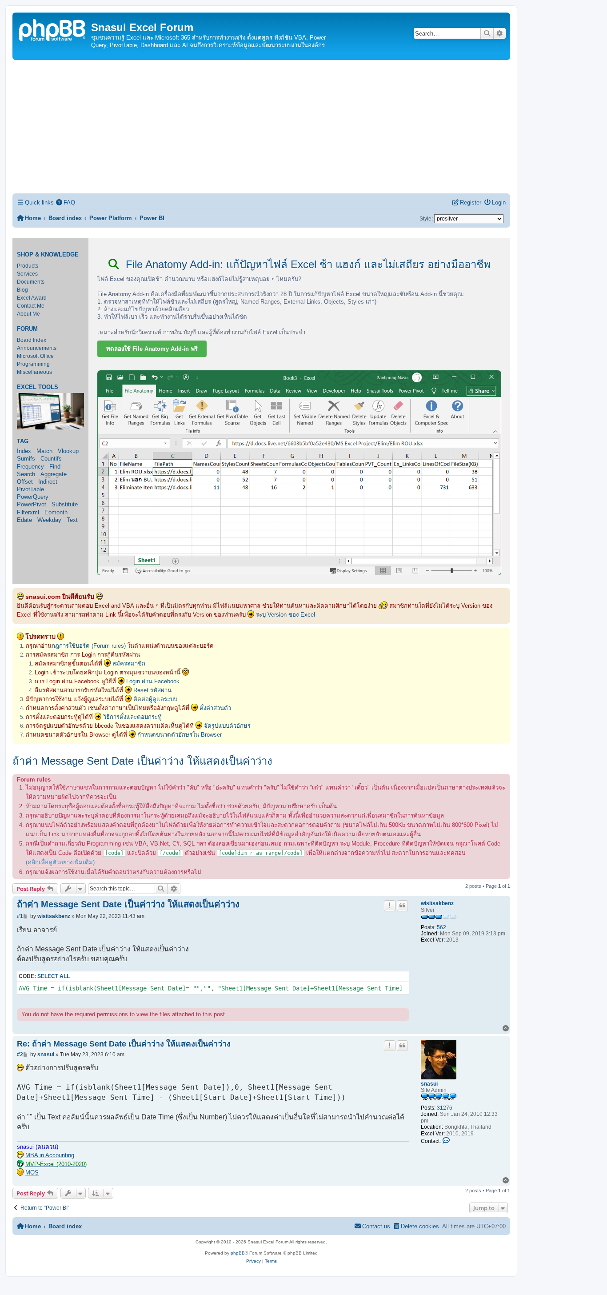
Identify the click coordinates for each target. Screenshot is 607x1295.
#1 (20, 916)
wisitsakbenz (437, 903)
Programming (33, 364)
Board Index (31, 340)
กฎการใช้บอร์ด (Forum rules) (89, 645)
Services (27, 274)
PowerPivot (31, 504)
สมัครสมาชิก (128, 663)
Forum (27, 329)
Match (44, 451)
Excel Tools (37, 387)
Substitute (65, 504)
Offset (25, 481)
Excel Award (32, 298)
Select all (53, 976)
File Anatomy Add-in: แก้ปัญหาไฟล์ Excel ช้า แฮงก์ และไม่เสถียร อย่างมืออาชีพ (307, 264)
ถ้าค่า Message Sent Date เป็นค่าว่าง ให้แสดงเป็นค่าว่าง (142, 761)
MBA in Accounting (49, 1155)
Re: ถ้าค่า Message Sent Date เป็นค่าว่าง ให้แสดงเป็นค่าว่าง (124, 1043)
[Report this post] (389, 905)
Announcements (36, 348)
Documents (30, 282)
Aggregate (53, 474)
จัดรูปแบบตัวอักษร (227, 725)
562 (441, 927)
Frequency (30, 466)
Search (26, 474)
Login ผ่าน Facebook (153, 681)
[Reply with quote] (402, 905)
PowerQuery (32, 496)
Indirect (47, 481)
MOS (32, 1172)
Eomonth (56, 512)
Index (24, 451)
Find (54, 466)
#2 (20, 1054)
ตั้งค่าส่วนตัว (215, 708)
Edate (24, 520)
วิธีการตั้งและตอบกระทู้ (132, 717)
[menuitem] (66, 202)
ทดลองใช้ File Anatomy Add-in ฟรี (152, 348)
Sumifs (26, 458)
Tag (22, 441)
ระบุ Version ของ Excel (285, 614)
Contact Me (30, 306)
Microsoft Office (35, 356)
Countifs (51, 458)
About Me (28, 314)
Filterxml (28, 512)
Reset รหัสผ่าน (152, 690)
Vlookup (68, 451)
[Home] (53, 29)
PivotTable (30, 489)
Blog (22, 290)
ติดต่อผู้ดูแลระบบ (155, 699)
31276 (444, 1108)
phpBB (238, 1253)
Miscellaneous (34, 372)
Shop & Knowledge (48, 255)
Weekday (49, 520)
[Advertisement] (261, 126)
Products (27, 266)
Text (72, 520)
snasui (429, 1084)
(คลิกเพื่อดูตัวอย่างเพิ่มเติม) (60, 862)
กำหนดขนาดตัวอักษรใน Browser (179, 734)
